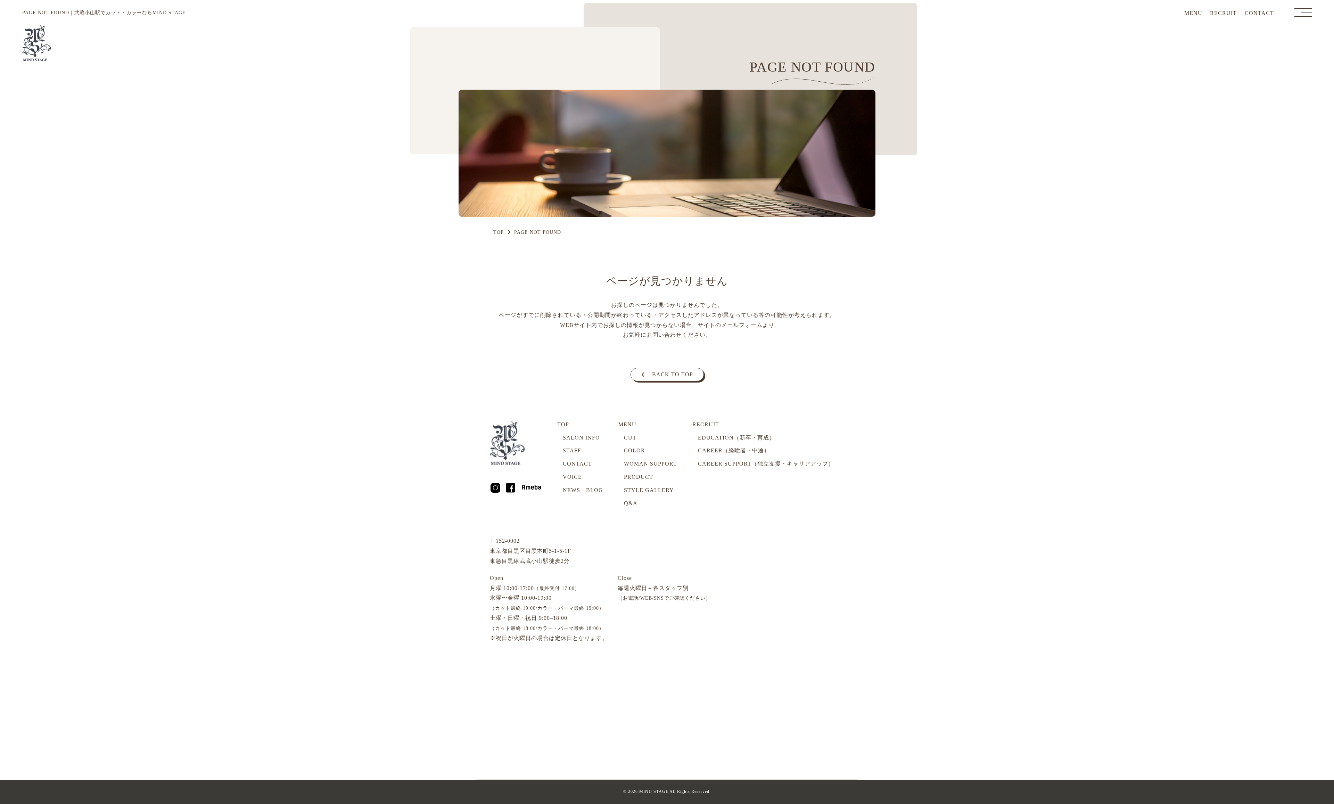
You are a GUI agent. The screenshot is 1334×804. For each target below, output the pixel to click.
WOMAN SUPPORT (650, 464)
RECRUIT (1223, 13)
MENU (1193, 13)
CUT (630, 438)
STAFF (572, 450)
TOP (498, 232)
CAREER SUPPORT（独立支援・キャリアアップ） (766, 464)
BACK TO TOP (672, 374)
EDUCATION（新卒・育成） (736, 438)
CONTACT (1259, 13)
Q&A (630, 503)
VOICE (572, 477)
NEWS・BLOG (583, 490)
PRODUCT (638, 477)
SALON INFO (581, 438)
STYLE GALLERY (649, 490)
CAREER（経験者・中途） (734, 450)
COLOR (634, 450)
